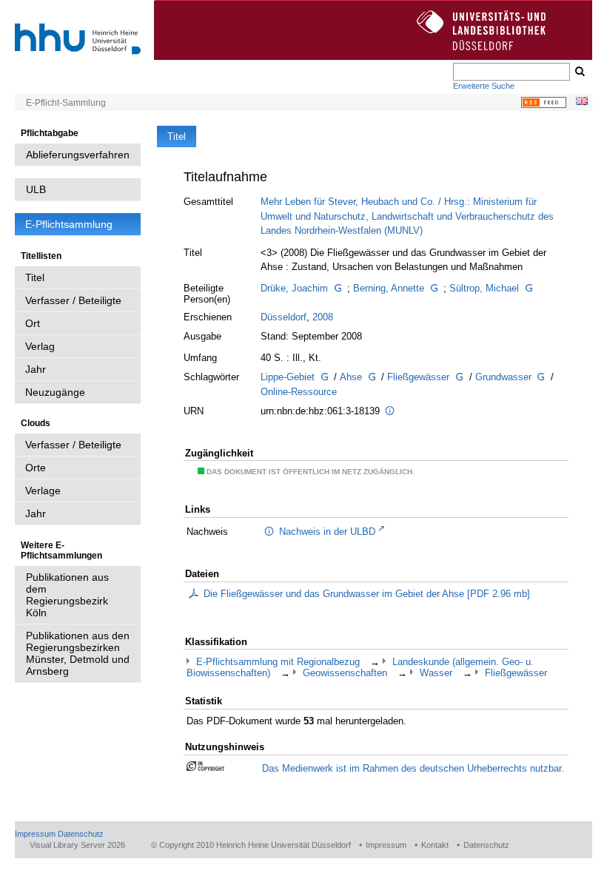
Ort (32, 323)
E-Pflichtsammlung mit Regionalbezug (278, 661)
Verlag (40, 346)
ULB (36, 189)
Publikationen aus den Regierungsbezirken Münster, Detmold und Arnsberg (78, 653)
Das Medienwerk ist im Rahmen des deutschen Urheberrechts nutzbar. (413, 768)
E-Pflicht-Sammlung (66, 103)
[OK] (579, 72)
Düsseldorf (283, 317)
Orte (35, 467)
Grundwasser (503, 376)
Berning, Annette (388, 288)
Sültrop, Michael (484, 288)
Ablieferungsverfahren (78, 155)
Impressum (35, 833)
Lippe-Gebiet (288, 376)
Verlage (43, 490)
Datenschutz (81, 833)
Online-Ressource (299, 391)
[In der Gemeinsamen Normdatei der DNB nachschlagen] (337, 288)
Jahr (35, 369)
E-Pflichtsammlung (69, 224)
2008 (322, 317)
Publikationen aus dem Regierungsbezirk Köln (67, 594)
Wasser (436, 672)
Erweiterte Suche (483, 85)
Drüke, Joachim (294, 288)
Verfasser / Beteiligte (73, 300)
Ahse (351, 376)
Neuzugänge (55, 392)
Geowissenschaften (345, 672)
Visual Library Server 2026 (77, 844)
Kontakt (435, 844)
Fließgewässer (418, 376)
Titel (34, 277)
